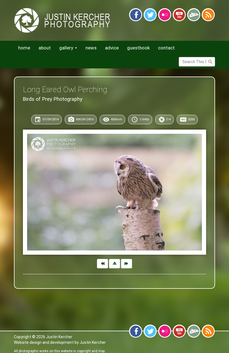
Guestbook (138, 48)
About (45, 48)
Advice (112, 48)
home (24, 48)
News (91, 48)
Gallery (66, 48)
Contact (166, 48)
